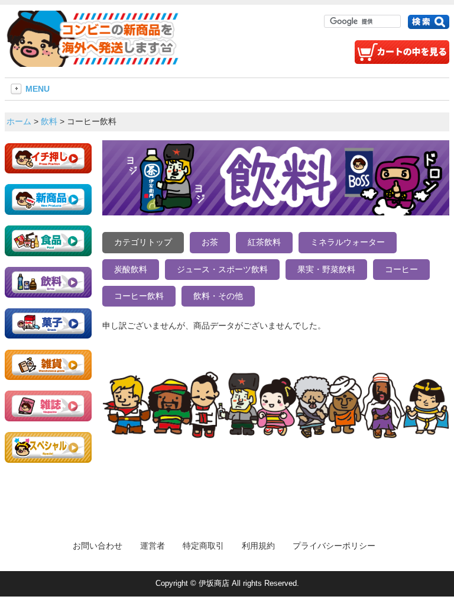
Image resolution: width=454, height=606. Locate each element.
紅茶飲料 (264, 242)
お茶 (210, 242)
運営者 (152, 545)
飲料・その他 (218, 296)
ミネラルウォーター (347, 242)
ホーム (19, 121)
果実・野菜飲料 (326, 269)
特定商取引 (203, 545)
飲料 (49, 121)
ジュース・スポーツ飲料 (222, 269)
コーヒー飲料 (139, 296)
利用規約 (258, 545)
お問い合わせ (97, 545)
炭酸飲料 (130, 269)
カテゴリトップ (143, 242)
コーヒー (401, 269)
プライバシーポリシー (334, 545)
